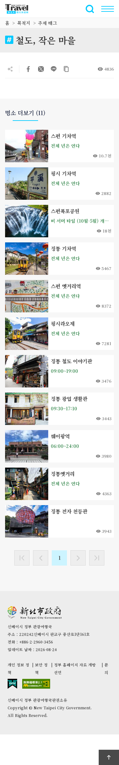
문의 (106, 668)
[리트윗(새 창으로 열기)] (41, 69)
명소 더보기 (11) (25, 113)
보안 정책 (41, 668)
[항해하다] (107, 9)
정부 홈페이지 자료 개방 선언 (75, 668)
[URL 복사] (66, 69)
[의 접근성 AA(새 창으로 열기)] (36, 684)
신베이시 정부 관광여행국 (20, 9)
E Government (12, 684)
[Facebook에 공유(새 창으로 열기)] (28, 69)
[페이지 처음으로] (109, 757)
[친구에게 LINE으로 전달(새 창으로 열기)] (53, 69)
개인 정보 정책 (18, 668)
